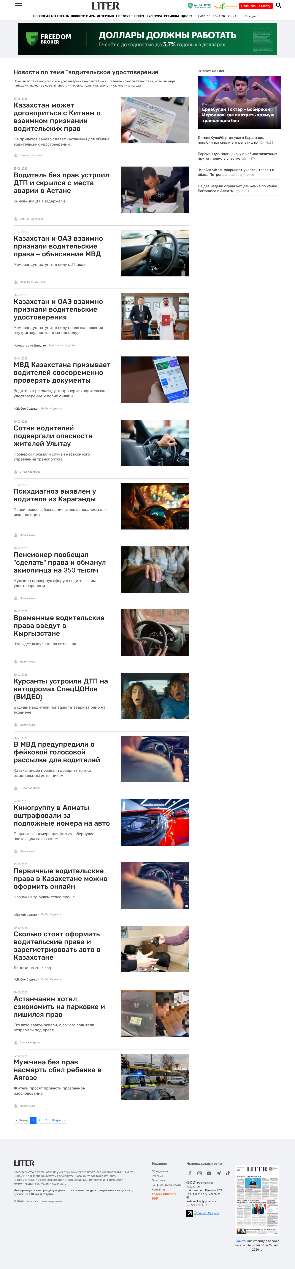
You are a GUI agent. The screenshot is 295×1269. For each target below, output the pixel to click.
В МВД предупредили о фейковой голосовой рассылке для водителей (57, 752)
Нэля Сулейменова (32, 282)
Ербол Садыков (51, 408)
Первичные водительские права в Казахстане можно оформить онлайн (61, 878)
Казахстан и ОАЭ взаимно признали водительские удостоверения (58, 309)
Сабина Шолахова (32, 155)
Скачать (240, 1241)
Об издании (160, 1171)
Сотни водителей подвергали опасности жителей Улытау (53, 436)
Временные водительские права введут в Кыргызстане (59, 625)
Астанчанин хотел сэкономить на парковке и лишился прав (59, 1006)
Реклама (157, 1176)
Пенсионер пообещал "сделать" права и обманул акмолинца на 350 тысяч (60, 562)
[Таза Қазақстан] (226, 5)
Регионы (171, 16)
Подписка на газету (256, 6)
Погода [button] (251, 16)
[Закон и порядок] (200, 5)
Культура (154, 16)
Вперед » (58, 1120)
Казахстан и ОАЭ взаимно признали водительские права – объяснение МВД (58, 246)
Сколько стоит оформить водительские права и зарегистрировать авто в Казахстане (57, 945)
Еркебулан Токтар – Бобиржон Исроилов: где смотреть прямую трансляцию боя (238, 115)
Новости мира (83, 16)
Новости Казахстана (51, 16)
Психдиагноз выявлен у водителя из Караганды (55, 495)
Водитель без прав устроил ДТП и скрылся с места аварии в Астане (61, 182)
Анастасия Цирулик (62, 345)
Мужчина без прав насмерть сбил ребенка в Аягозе (58, 1069)
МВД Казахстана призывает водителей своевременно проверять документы (62, 372)
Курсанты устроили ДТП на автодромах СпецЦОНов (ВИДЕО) (61, 689)
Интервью (105, 16)
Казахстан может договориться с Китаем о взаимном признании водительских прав (57, 116)
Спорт (139, 16)
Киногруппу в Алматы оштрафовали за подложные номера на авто (62, 815)
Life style (124, 16)
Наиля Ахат (27, 535)
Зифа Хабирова (30, 471)
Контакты (158, 1189)
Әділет (186, 16)
